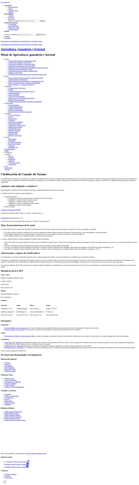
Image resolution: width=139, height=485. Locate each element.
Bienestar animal (13, 132)
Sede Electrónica (13, 29)
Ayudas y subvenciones (12, 396)
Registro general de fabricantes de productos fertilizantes (25, 101)
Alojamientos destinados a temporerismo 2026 (22, 61)
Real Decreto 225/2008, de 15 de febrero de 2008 (19, 336)
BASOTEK (12, 140)
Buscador (11, 17)
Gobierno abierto (10, 385)
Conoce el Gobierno (11, 380)
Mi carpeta (8, 38)
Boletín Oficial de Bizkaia (12, 415)
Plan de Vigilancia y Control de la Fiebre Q (21, 84)
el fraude (8, 168)
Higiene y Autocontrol (15, 135)
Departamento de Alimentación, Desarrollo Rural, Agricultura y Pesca (21, 41)
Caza (6, 166)
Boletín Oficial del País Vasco (13, 412)
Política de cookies (13, 28)
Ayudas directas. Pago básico (17, 88)
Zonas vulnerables (13, 95)
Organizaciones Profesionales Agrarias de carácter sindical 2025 (27, 74)
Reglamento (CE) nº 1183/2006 (14, 346)
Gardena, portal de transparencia (14, 387)
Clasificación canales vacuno (17, 125)
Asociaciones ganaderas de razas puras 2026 (21, 66)
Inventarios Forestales (14, 142)
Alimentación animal (14, 129)
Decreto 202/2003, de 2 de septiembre (16, 328)
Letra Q (10, 117)
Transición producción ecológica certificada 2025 (23, 71)
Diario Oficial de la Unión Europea (15, 420)
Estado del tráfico (10, 403)
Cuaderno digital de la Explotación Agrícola (21, 91)
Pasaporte (11, 157)
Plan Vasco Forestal (14, 144)
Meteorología (8, 401)
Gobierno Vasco (13, 10)
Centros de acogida (14, 163)
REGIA (10, 156)
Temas (10, 9)
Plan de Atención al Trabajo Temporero (20, 112)
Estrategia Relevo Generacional (17, 79)
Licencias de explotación (15, 122)
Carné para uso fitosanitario (16, 96)
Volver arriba (8, 477)
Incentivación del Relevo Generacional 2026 (21, 64)
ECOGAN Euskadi (14, 115)
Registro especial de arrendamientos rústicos (21, 98)
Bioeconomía (12, 139)
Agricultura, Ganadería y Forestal (23, 49)
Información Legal (10, 369)
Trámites (10, 12)
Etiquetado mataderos (14, 124)
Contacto (11, 15)
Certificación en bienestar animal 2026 (19, 62)
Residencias (11, 159)
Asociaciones (12, 164)
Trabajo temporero (13, 105)
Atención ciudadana (10, 383)
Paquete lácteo (12, 118)
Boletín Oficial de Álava (12, 413)
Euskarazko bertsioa (11, 474)
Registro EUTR (13, 147)
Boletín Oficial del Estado (12, 418)
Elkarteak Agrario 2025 (15, 73)
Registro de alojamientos (15, 110)
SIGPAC (11, 90)
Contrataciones (9, 397)
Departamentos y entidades (13, 382)
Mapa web (11, 19)
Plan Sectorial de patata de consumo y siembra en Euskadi (25, 78)
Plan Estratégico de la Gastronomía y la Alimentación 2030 (25, 81)
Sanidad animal (12, 134)
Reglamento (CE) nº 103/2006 (14, 347)
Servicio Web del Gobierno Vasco (36, 453)
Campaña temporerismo (15, 107)
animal (10, 150)
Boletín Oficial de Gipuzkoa (13, 417)
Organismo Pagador (14, 93)
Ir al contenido (5, 2)
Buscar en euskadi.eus (15, 21)
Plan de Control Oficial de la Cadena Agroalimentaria (24, 83)
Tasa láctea (11, 120)
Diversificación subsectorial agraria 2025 (20, 69)
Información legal (13, 26)
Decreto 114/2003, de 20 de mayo (15, 330)
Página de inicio (13, 7)
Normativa (11, 146)
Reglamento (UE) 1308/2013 (13, 342)
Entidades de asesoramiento (16, 100)
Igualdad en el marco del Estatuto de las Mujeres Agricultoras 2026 (28, 68)
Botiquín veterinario (14, 130)
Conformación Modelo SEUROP (11, 210)
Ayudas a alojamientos (15, 108)
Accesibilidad (12, 24)
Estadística (8, 404)
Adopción (11, 161)
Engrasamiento (5, 218)
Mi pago (7, 399)
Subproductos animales (15, 127)
